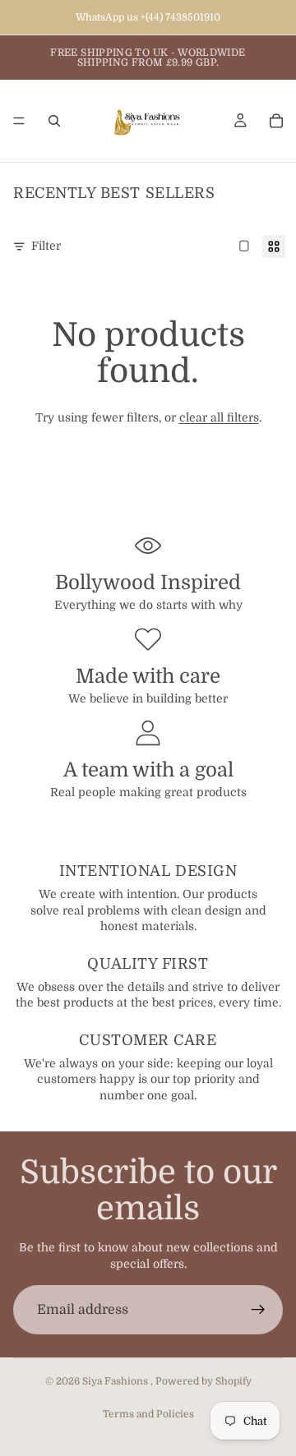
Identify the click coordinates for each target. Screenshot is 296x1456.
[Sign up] (258, 1309)
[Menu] (19, 121)
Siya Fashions (116, 1381)
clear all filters (219, 417)
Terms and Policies (148, 1414)
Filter (46, 245)
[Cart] (276, 121)
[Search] (54, 121)
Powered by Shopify (203, 1381)
